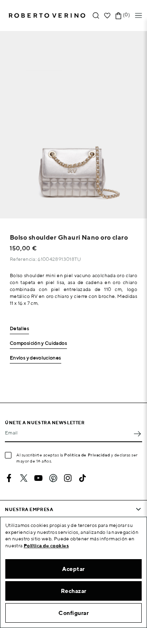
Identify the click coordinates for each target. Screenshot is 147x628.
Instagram (68, 478)
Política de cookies (46, 545)
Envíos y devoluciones (35, 358)
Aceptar (73, 569)
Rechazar (74, 591)
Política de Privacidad (87, 454)
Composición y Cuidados (38, 343)
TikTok (82, 478)
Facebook (9, 478)
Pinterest (53, 478)
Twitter (24, 478)
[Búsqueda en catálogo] (96, 15)
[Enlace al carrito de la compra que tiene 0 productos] (118, 15)
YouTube (38, 478)
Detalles (19, 328)
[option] (73, 124)
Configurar (73, 613)
